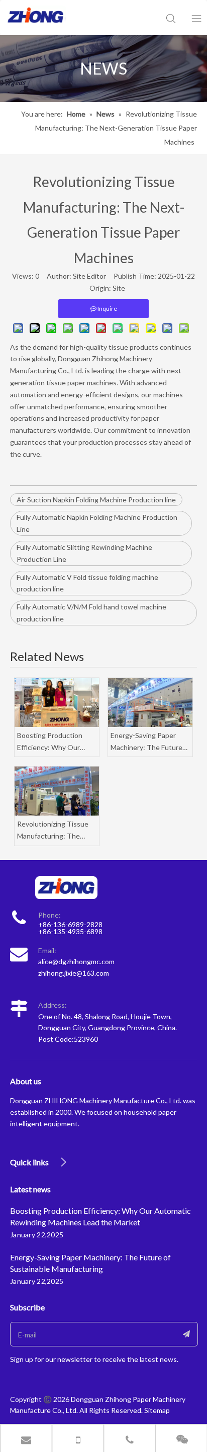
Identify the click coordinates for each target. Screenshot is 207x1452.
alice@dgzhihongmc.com (76, 961)
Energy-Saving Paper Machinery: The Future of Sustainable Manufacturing (146, 742)
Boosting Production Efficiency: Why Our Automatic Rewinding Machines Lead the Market (51, 742)
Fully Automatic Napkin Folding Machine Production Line (97, 523)
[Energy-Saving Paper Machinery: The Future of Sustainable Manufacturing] (150, 702)
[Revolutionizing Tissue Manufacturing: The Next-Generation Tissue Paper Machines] (57, 791)
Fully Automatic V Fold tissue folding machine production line (87, 583)
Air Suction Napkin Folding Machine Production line (96, 499)
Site (119, 288)
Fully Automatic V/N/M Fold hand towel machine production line (91, 612)
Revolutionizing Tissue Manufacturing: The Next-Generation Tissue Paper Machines (55, 831)
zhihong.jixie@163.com (73, 973)
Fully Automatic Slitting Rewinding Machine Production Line (84, 553)
